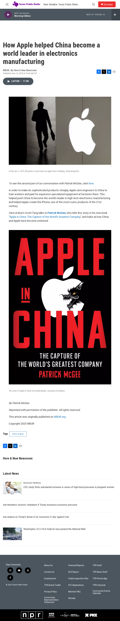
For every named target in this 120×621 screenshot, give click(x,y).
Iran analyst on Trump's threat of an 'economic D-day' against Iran (36, 517)
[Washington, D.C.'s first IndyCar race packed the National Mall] (12, 534)
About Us (48, 565)
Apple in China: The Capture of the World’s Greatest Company (45, 216)
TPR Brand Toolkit (52, 585)
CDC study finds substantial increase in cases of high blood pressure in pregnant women (68, 487)
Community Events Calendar (101, 592)
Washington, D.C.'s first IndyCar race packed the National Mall (54, 529)
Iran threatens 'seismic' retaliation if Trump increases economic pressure (40, 504)
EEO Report (73, 572)
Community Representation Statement (51, 599)
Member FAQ (74, 592)
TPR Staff (97, 565)
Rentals (71, 598)
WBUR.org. (60, 416)
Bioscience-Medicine (32, 483)
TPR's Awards (99, 585)
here (91, 183)
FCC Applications (76, 585)
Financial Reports (76, 565)
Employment (50, 578)
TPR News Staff (100, 572)
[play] (8, 14)
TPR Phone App (100, 578)
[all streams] (115, 14)
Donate (108, 4)
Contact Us (49, 572)
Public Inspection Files (78, 578)
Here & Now (18, 434)
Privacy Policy (50, 592)
